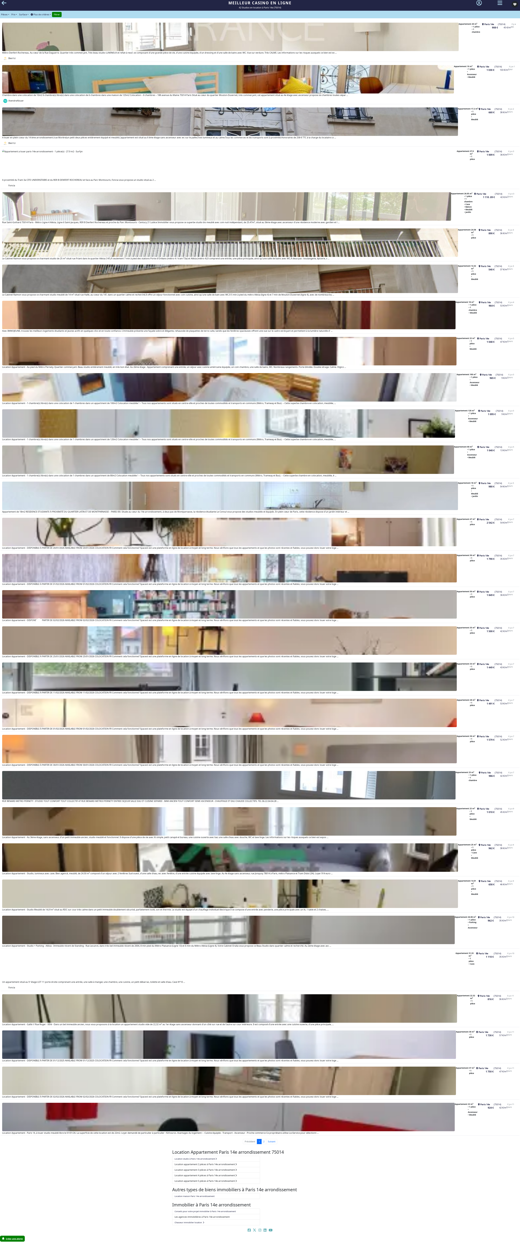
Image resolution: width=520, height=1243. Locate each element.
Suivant (271, 1141)
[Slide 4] (265, 1239)
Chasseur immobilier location (188, 1222)
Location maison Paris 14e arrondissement (194, 1196)
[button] (41, 14)
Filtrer (57, 14)
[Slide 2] (254, 1239)
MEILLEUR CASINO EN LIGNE (260, 2)
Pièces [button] (4, 14)
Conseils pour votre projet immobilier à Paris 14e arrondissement (205, 1211)
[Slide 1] (248, 1239)
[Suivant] (481, 621)
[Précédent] (39, 621)
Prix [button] (13, 14)
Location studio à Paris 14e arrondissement (195, 1158)
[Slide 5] (271, 1239)
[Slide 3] (260, 1239)
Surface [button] (23, 14)
